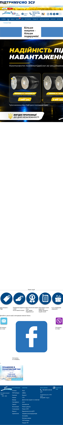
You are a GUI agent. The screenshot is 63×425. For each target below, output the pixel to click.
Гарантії (14, 404)
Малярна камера (26, 418)
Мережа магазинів (44, 19)
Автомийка (25, 415)
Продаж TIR (35, 19)
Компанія (53, 19)
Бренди (14, 399)
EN (60, 13)
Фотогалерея (15, 406)
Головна (3, 19)
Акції (8, 19)
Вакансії (18, 19)
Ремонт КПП (25, 409)
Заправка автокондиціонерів (29, 413)
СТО (22, 19)
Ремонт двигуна (26, 406)
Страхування (15, 409)
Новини (14, 397)
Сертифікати (15, 402)
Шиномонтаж (25, 404)
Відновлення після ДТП (28, 411)
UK (57, 13)
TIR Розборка (28, 19)
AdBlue (13, 19)
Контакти (59, 19)
